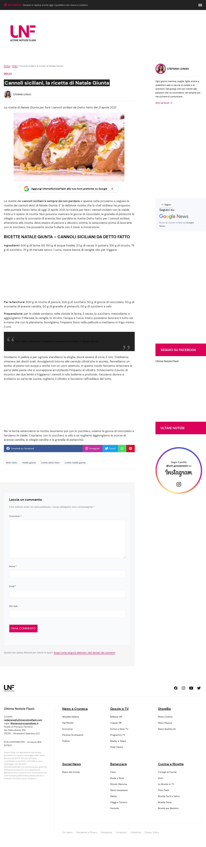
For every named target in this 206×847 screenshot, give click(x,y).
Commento (15, 516)
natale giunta (29, 462)
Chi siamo (67, 832)
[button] (200, 5)
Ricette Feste (165, 802)
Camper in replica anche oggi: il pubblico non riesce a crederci (55, 5)
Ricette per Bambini (168, 808)
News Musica (165, 722)
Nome (12, 566)
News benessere (119, 790)
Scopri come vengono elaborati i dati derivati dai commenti (84, 652)
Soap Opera (116, 747)
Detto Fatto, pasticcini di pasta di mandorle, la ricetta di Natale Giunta (56, 341)
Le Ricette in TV (166, 784)
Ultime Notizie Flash (167, 361)
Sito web (13, 606)
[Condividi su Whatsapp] (122, 448)
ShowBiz (164, 709)
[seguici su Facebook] (176, 688)
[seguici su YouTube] (191, 688)
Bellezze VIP (116, 716)
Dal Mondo (68, 722)
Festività (114, 808)
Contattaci (121, 832)
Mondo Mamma (118, 784)
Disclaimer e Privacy (87, 832)
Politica (66, 741)
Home (7, 65)
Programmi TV (117, 734)
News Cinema (165, 716)
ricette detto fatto (50, 462)
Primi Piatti (163, 790)
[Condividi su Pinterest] (130, 448)
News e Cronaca (75, 709)
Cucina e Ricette (171, 764)
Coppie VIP (116, 722)
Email (12, 586)
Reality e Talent (118, 741)
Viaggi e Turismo (118, 802)
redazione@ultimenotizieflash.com (23, 719)
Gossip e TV (119, 709)
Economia (67, 728)
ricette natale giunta (75, 462)
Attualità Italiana (70, 716)
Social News (71, 764)
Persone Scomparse (72, 734)
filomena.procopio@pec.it (24, 723)
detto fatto (11, 462)
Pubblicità (136, 832)
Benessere (118, 764)
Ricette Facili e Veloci (169, 796)
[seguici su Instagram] (183, 688)
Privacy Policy (152, 832)
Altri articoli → (163, 103)
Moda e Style (117, 778)
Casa (113, 772)
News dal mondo (71, 772)
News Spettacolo (167, 728)
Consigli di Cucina (167, 772)
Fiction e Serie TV (119, 728)
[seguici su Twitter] (199, 688)
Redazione (106, 832)
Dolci (15, 65)
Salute (113, 796)
